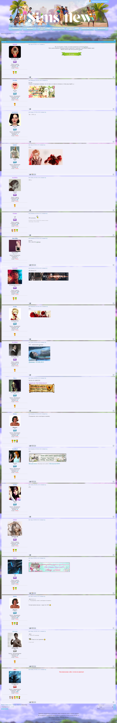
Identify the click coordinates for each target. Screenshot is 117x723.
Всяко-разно (8, 39)
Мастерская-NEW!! (54, 463)
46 (46, 238)
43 (44, 144)
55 (44, 558)
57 (45, 631)
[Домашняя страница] (33, 174)
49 (45, 342)
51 (46, 413)
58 (45, 669)
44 (45, 177)
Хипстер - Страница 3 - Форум (17, 33)
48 (47, 306)
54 (44, 519)
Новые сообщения (85, 36)
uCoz (61, 721)
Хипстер (19, 39)
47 (46, 268)
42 (45, 112)
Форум (2, 39)
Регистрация (26, 33)
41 (47, 80)
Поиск (109, 36)
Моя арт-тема (33, 463)
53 (45, 484)
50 (45, 378)
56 (44, 596)
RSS (32, 33)
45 (46, 213)
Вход (30, 33)
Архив (14, 39)
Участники (93, 36)
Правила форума (102, 36)
